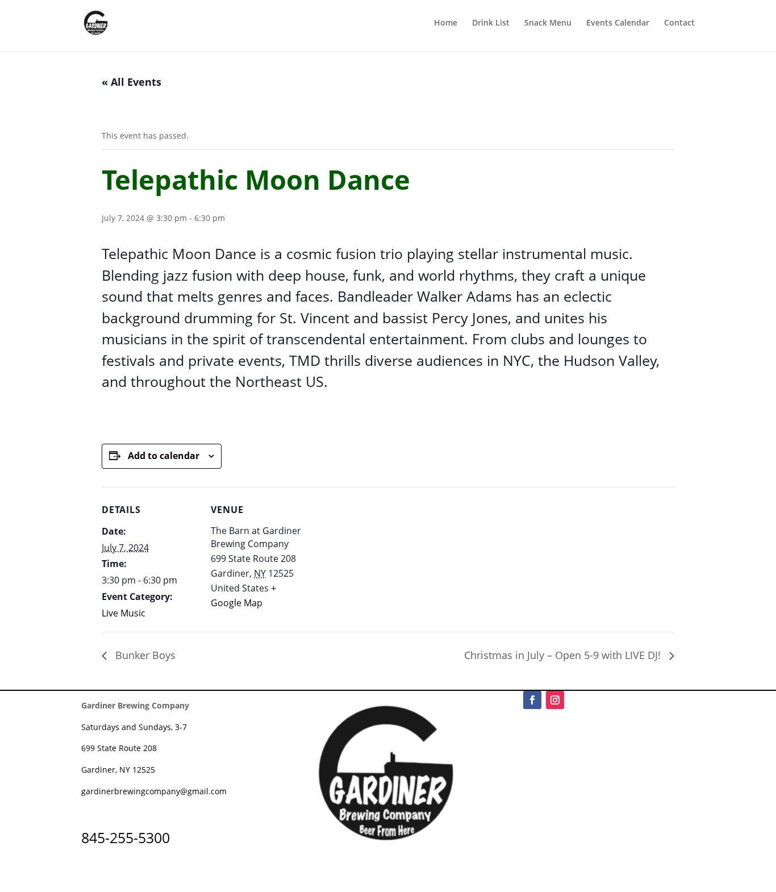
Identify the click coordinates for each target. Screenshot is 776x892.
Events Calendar (617, 23)
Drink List (491, 23)
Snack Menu (547, 23)
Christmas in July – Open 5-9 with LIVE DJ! (564, 655)
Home (445, 23)
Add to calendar (163, 455)
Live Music (123, 613)
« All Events (131, 82)
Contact (679, 23)
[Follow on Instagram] (555, 700)
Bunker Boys (144, 655)
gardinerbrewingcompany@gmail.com (154, 791)
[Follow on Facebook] (532, 700)
